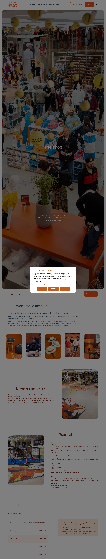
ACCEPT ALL (65, 289)
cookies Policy (43, 284)
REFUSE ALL (42, 289)
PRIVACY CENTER (53, 289)
